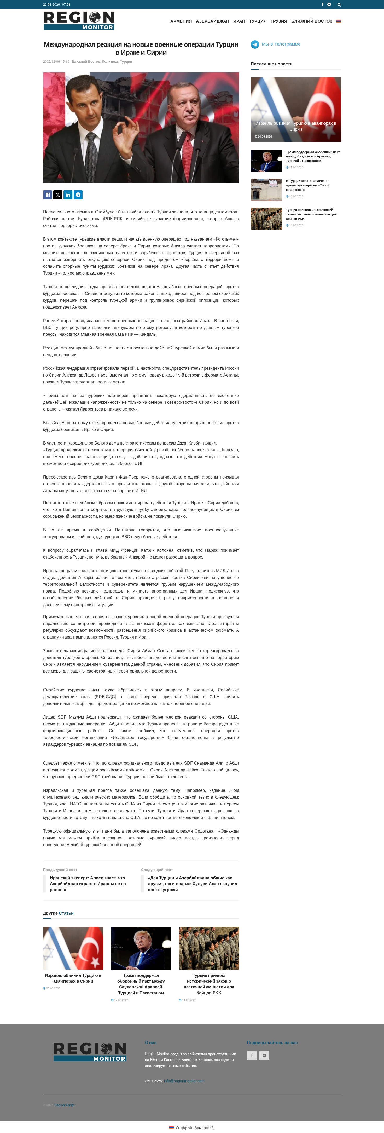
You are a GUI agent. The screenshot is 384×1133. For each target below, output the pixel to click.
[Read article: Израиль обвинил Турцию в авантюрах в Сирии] (73, 948)
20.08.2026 (52, 988)
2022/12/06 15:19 (56, 61)
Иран (239, 21)
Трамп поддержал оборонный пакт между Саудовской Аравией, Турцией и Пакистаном (141, 984)
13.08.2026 (295, 196)
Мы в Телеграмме (281, 43)
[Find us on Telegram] (329, 4)
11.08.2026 (188, 1000)
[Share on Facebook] (47, 194)
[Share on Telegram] (78, 194)
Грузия (279, 21)
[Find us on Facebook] (323, 4)
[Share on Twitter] (57, 194)
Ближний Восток (311, 21)
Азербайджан (212, 21)
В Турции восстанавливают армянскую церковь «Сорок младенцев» (307, 185)
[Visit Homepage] (79, 20)
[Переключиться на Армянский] (338, 21)
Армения (181, 21)
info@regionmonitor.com (184, 1080)
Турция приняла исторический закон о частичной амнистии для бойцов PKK (209, 984)
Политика (110, 61)
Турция (258, 21)
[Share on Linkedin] (67, 194)
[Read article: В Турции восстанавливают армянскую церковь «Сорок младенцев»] (266, 190)
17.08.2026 (120, 1000)
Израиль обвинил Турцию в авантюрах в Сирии (73, 978)
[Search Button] (339, 4)
